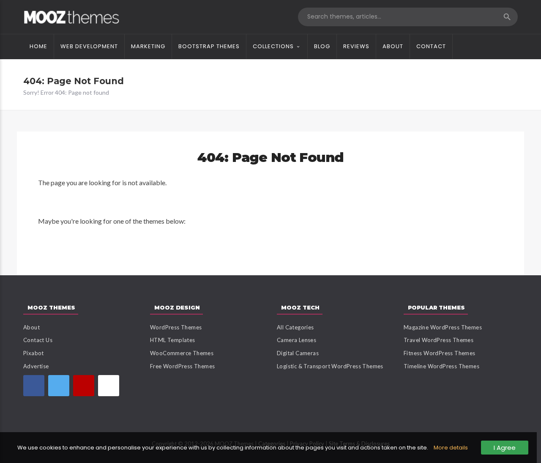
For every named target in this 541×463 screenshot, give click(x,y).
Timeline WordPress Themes (441, 366)
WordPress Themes (176, 327)
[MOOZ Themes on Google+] (108, 385)
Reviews (356, 46)
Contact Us (37, 340)
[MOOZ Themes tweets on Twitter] (58, 385)
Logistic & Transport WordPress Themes (330, 366)
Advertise (36, 366)
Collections (273, 46)
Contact (431, 46)
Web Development (89, 46)
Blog (322, 46)
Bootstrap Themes (209, 46)
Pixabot (33, 353)
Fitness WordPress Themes (439, 353)
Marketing (148, 46)
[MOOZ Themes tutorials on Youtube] (83, 385)
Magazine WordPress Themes (443, 327)
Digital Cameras (298, 353)
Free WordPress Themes (182, 366)
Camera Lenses (296, 340)
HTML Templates (172, 340)
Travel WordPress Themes (438, 340)
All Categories (295, 327)
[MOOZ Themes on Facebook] (33, 385)
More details (451, 448)
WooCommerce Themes (181, 353)
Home (38, 46)
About (393, 46)
